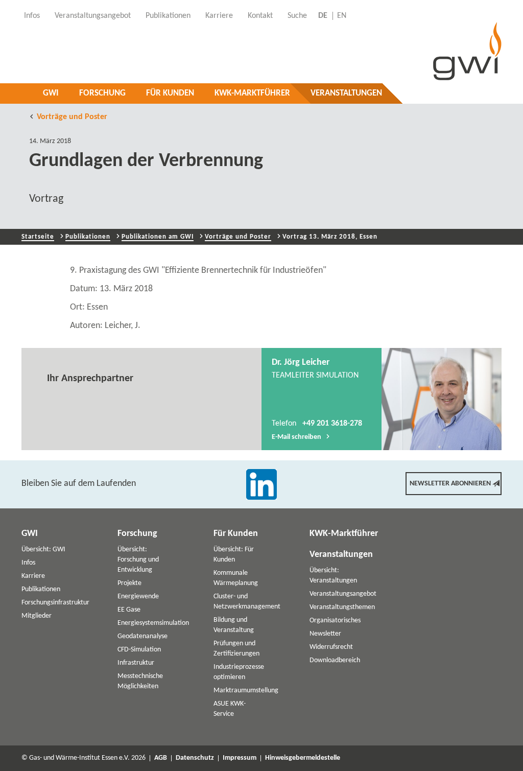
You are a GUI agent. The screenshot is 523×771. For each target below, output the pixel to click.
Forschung (102, 93)
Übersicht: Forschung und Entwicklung (138, 560)
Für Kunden (170, 93)
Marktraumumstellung (245, 690)
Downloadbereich (335, 660)
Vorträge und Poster (72, 117)
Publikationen (87, 236)
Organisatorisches (335, 620)
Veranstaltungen (346, 93)
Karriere (33, 576)
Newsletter (325, 634)
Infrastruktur (135, 663)
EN (341, 16)
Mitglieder (36, 616)
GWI (51, 93)
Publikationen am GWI (158, 236)
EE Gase (128, 610)
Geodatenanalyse (142, 636)
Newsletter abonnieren (450, 483)
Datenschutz (195, 758)
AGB (160, 758)
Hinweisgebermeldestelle (302, 758)
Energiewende (138, 596)
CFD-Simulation (139, 649)
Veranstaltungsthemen (342, 607)
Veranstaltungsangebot (343, 594)
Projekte (129, 583)
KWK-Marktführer (252, 93)
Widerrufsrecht (331, 647)
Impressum (239, 758)
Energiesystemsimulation (153, 623)
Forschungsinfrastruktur (55, 602)
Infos (28, 563)
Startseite (37, 236)
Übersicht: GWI (43, 549)
